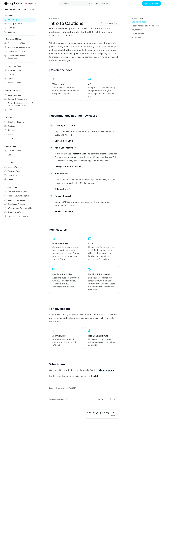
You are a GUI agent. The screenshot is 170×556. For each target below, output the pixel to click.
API (19, 9)
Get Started (54, 18)
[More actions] (116, 23)
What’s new (136, 38)
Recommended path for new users (146, 26)
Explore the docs (139, 22)
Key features (137, 30)
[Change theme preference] (164, 3)
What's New (29, 9)
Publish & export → (64, 211)
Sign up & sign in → (64, 141)
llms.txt (94, 376)
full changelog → (106, 370)
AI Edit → (79, 166)
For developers (138, 34)
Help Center (9, 9)
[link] (66, 88)
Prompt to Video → (64, 166)
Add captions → (62, 189)
